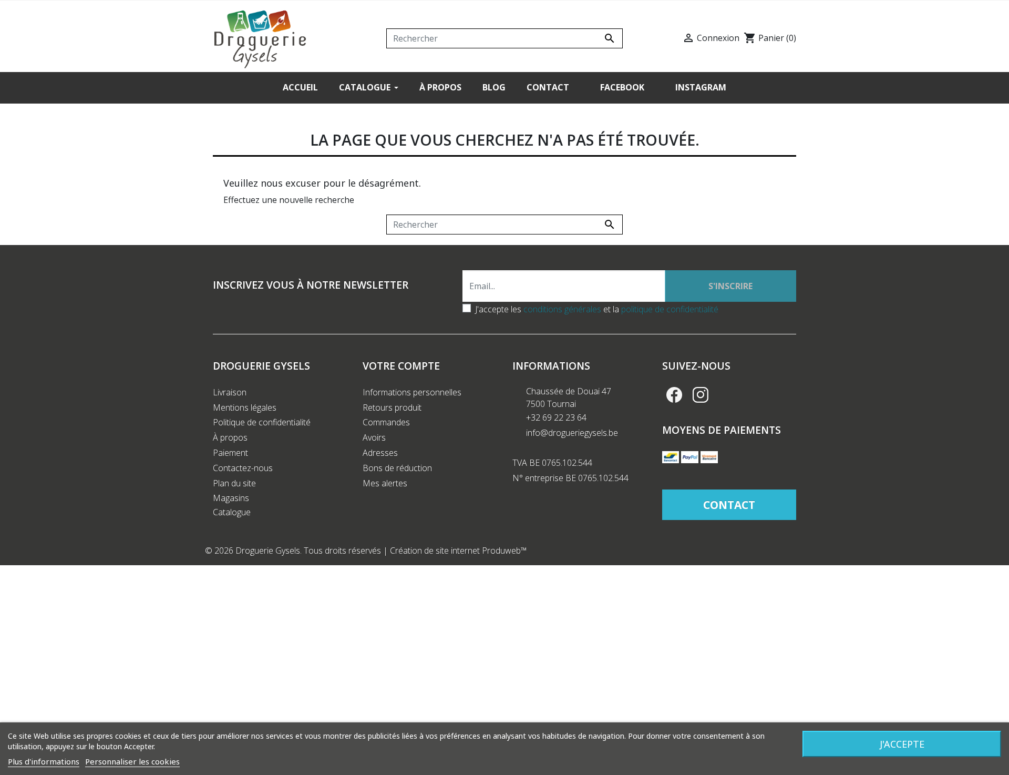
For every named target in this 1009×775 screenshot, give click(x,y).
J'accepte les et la (596, 309)
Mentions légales (244, 407)
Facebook (674, 395)
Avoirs (374, 437)
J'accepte (902, 744)
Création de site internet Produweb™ (458, 550)
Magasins (231, 498)
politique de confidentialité (669, 309)
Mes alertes (385, 483)
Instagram (700, 395)
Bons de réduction (397, 468)
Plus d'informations (43, 761)
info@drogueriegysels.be (572, 433)
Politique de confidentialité (262, 422)
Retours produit (392, 407)
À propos (230, 437)
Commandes (386, 422)
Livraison (229, 392)
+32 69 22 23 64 (556, 417)
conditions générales (562, 309)
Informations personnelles (412, 392)
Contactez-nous (243, 468)
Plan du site (234, 483)
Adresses (380, 452)
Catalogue (232, 512)
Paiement (230, 452)
